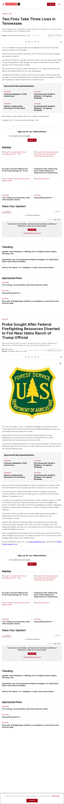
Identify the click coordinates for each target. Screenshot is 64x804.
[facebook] (26, 41)
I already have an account (32, 233)
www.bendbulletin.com (37, 548)
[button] (3, 4)
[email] (38, 41)
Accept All (32, 800)
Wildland (5, 319)
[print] (61, 41)
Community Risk (7, 13)
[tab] (7, 211)
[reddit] (35, 41)
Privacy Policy (56, 796)
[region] (32, 215)
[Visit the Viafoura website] (57, 219)
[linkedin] (29, 41)
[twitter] (32, 41)
